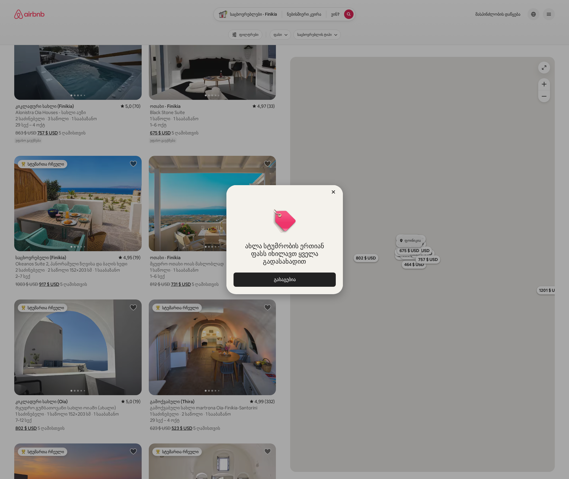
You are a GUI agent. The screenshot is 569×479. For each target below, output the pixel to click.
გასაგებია (284, 279)
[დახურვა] (333, 192)
